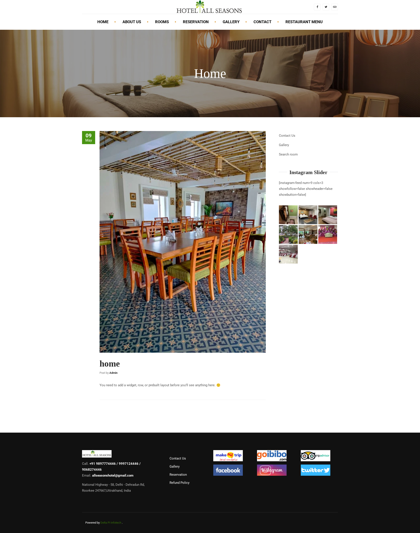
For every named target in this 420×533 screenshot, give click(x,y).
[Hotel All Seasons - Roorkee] (209, 7)
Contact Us (287, 136)
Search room (288, 154)
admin (113, 372)
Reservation (178, 475)
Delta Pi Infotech (110, 522)
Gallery (284, 145)
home (110, 364)
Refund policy (179, 483)
